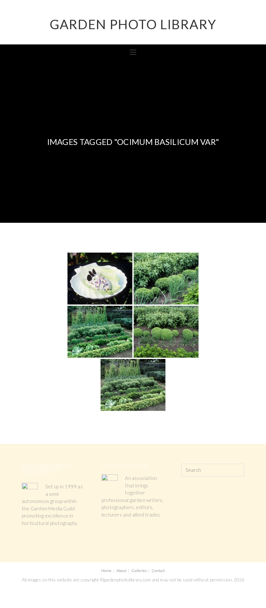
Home (106, 570)
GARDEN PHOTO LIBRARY (133, 24)
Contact (158, 570)
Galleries (139, 570)
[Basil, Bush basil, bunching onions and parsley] (166, 332)
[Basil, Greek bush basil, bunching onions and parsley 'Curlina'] (166, 278)
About (121, 570)
